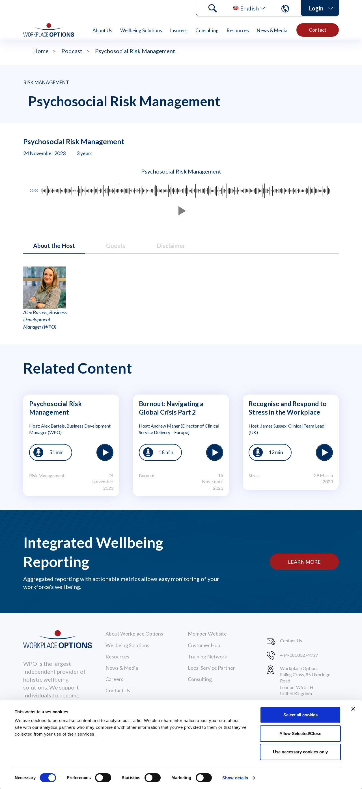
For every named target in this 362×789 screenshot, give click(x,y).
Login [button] (316, 8)
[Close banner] (353, 709)
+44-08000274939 (299, 655)
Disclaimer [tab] (171, 245)
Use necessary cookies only (300, 751)
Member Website (207, 633)
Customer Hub (204, 645)
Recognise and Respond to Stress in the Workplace (288, 408)
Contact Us (117, 690)
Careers (114, 679)
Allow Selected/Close (300, 733)
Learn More (304, 562)
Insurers (179, 30)
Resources (238, 30)
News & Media (272, 30)
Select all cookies (300, 714)
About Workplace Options (134, 633)
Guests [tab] (116, 245)
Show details (235, 777)
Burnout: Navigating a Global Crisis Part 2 (171, 408)
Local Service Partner (211, 668)
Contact (317, 30)
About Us (102, 30)
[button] (181, 210)
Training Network (207, 656)
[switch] (103, 777)
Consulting (207, 30)
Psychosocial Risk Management (55, 408)
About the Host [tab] (54, 245)
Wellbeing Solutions (141, 30)
